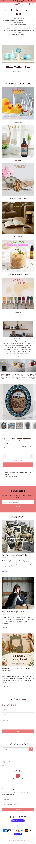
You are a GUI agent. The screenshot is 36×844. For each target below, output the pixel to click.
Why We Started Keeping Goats (13, 611)
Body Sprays (18, 143)
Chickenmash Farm (14, 840)
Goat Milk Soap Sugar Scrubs (18, 257)
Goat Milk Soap (18, 105)
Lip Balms (18, 295)
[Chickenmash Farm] (18, 4)
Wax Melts (18, 219)
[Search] (29, 4)
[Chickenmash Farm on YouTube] (25, 817)
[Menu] (1, 4)
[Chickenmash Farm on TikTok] (19, 817)
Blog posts (18, 516)
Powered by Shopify (24, 840)
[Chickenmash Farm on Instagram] (13, 817)
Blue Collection (18, 76)
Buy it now (18, 465)
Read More (5, 571)
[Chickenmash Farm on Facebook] (10, 817)
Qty (3, 452)
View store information (10, 479)
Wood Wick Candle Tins (18, 181)
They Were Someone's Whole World (14, 555)
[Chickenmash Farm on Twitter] (22, 817)
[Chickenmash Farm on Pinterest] (16, 817)
